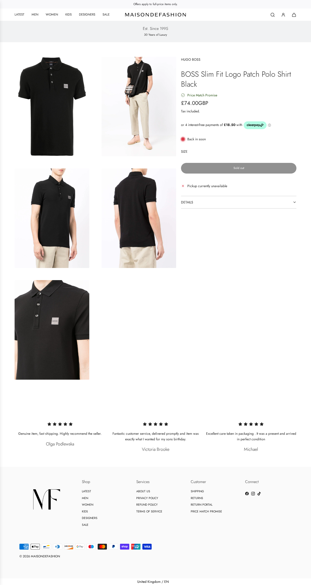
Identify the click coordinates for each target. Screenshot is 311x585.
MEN (85, 498)
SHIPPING (197, 491)
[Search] (272, 14)
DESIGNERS (89, 518)
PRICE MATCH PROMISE (206, 511)
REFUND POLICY (147, 504)
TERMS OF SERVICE (149, 511)
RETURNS (197, 498)
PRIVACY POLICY (147, 498)
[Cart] (294, 14)
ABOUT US (143, 491)
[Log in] (283, 14)
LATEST (86, 491)
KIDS (85, 511)
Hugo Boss (190, 59)
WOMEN (87, 504)
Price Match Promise (202, 95)
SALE (85, 525)
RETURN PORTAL (201, 504)
